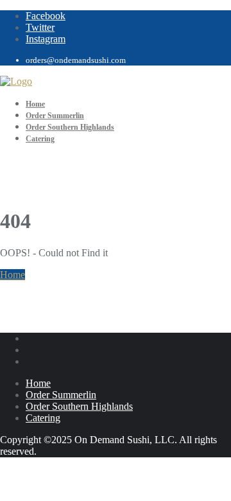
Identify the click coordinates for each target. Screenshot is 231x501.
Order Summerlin (61, 394)
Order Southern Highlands (79, 406)
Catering (43, 417)
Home (12, 274)
